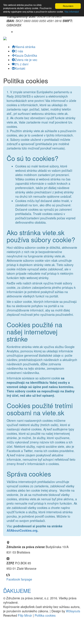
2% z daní (21, 64)
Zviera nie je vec (26, 60)
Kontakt (20, 68)
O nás (19, 51)
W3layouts (73, 611)
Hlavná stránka (25, 47)
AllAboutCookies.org (22, 530)
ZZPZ (10, 563)
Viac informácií (71, 11)
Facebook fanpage (19, 579)
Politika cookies (45, 615)
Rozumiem (68, 6)
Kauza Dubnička (26, 55)
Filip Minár (25, 615)
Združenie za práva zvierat (25, 547)
